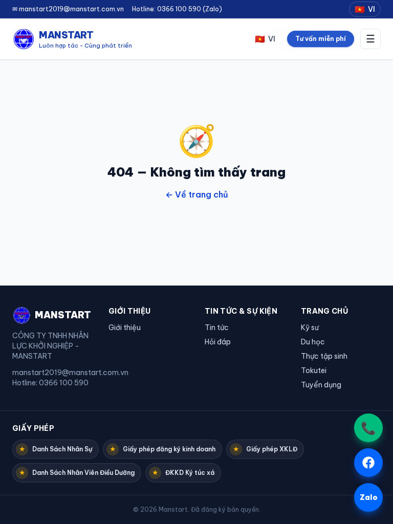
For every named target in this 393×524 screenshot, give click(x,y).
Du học (313, 341)
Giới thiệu (124, 327)
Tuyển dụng (321, 384)
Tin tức (217, 327)
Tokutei (313, 370)
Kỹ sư (310, 327)
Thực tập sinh (324, 356)
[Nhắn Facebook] (368, 462)
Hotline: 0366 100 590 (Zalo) (177, 9)
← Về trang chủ (196, 194)
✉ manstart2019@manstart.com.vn (68, 9)
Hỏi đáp (218, 341)
